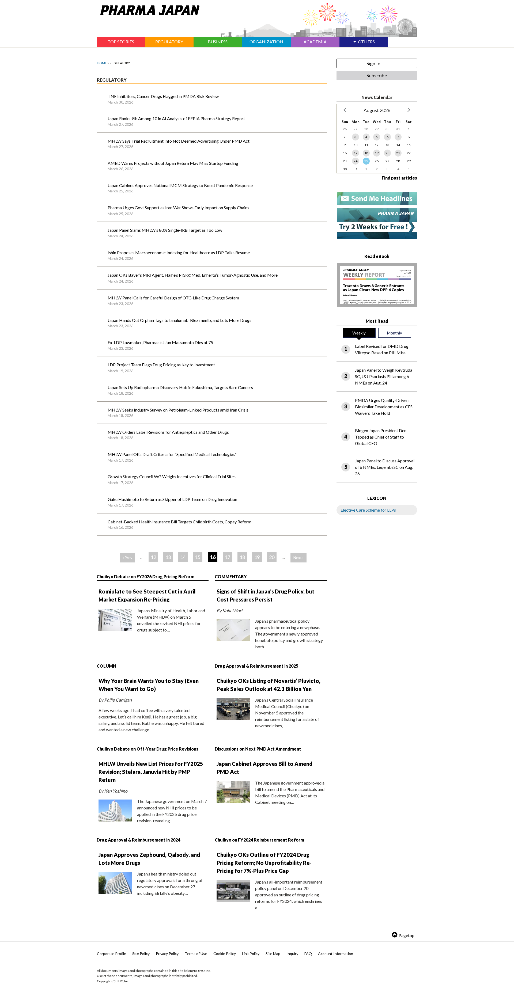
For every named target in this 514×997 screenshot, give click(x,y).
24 (355, 161)
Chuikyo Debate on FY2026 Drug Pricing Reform (145, 576)
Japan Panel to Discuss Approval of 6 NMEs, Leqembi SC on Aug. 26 (384, 467)
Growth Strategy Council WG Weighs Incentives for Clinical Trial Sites (172, 476)
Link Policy (250, 953)
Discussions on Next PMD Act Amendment (258, 748)
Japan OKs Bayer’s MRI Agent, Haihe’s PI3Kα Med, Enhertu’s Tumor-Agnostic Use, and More (193, 274)
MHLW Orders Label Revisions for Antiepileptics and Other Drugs (168, 432)
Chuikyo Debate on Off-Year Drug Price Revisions (147, 748)
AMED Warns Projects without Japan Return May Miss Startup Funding (173, 163)
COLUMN (106, 665)
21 (398, 153)
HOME (102, 63)
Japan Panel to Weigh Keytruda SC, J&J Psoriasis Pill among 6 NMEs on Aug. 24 (383, 376)
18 (242, 557)
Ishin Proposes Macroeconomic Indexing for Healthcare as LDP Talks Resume (179, 252)
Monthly (394, 332)
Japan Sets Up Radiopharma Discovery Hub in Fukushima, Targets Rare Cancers (180, 387)
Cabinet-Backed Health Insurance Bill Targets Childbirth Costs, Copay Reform (179, 521)
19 (257, 557)
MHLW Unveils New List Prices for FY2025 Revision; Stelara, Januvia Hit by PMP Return (151, 771)
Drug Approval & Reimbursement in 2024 (138, 839)
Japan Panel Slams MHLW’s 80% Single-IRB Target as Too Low (165, 230)
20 (271, 557)
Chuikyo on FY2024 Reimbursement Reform (259, 839)
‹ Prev (127, 557)
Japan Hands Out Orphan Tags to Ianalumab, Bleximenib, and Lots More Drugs (179, 320)
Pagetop (406, 935)
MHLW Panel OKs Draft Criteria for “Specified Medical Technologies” (172, 454)
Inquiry (292, 953)
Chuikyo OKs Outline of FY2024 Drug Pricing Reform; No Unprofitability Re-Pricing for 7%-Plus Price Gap (264, 862)
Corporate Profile (111, 953)
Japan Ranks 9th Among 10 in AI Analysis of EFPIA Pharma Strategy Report (176, 118)
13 (168, 557)
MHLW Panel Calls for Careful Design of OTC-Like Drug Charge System (173, 297)
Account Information (335, 953)
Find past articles (399, 177)
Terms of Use (196, 953)
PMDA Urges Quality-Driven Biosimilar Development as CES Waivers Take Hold (384, 407)
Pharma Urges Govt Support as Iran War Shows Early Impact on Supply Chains (178, 207)
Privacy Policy (167, 953)
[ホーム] (148, 9)
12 (153, 557)
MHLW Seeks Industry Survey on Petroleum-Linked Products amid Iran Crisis (178, 409)
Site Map (273, 953)
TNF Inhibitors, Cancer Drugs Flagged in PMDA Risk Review (163, 96)
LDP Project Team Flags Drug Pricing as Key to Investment (161, 364)
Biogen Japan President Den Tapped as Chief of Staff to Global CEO (380, 437)
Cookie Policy (224, 953)
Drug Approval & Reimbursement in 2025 (256, 665)
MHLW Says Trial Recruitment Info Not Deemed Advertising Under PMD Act (179, 140)
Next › (298, 557)
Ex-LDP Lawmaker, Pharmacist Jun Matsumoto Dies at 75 (160, 342)
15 (197, 557)
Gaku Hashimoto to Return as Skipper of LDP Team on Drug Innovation (172, 499)
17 (227, 557)
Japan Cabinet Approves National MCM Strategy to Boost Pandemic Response (180, 185)
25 (366, 161)
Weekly (359, 332)
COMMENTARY (231, 576)
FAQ (308, 953)
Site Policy (141, 953)
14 (183, 557)
